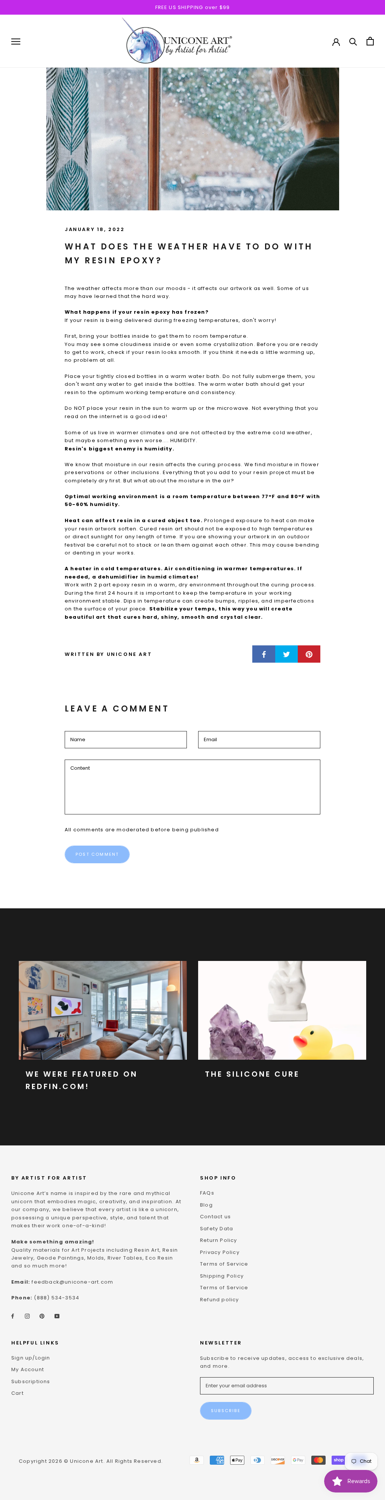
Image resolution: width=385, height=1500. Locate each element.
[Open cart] (370, 41)
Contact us (215, 1216)
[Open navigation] (15, 41)
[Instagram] (27, 1316)
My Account (27, 1369)
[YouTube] (57, 1316)
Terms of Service (224, 1263)
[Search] (353, 41)
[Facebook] (12, 1316)
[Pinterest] (41, 1316)
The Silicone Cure (252, 1074)
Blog (206, 1204)
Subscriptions (30, 1381)
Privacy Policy (219, 1252)
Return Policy (218, 1240)
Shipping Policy (222, 1275)
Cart (17, 1393)
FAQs (207, 1192)
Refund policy (219, 1299)
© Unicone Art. (84, 1461)
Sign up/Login (30, 1357)
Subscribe (226, 1411)
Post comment (97, 854)
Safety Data (216, 1228)
